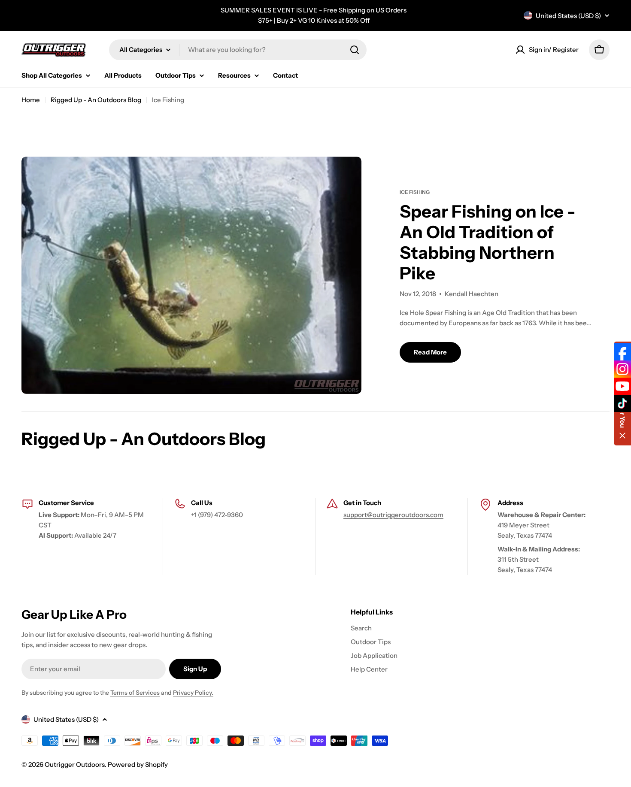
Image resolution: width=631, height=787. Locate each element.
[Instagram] (622, 369)
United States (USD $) (568, 16)
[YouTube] (622, 386)
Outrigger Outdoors (75, 764)
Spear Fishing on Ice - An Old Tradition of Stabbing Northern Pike (487, 242)
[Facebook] (622, 351)
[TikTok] (622, 403)
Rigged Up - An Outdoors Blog (96, 100)
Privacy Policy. (193, 692)
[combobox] (238, 49)
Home (30, 100)
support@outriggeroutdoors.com (393, 515)
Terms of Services (135, 692)
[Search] (354, 50)
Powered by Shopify (138, 764)
